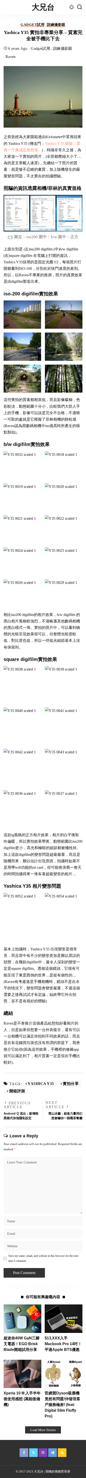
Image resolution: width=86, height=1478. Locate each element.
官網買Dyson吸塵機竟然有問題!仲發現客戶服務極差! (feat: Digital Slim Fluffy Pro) (62, 1404)
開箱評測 (17, 1091)
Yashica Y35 (41, 1084)
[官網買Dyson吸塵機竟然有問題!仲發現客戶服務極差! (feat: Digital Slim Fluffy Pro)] (63, 1374)
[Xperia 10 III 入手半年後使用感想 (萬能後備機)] (22, 1374)
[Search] (79, 7)
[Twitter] (33, 1452)
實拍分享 (71, 1084)
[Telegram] (52, 1452)
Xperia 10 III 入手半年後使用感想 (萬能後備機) (22, 1399)
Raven (10, 57)
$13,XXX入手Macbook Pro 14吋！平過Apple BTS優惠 (63, 1344)
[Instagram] (43, 1452)
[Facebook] (24, 1452)
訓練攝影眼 (56, 25)
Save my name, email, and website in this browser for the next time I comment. (43, 1258)
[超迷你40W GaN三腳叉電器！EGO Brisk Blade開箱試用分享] (22, 1318)
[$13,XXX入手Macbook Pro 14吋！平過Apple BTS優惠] (63, 1318)
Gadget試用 (32, 25)
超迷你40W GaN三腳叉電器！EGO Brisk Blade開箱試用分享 (21, 1344)
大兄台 (43, 7)
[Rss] (62, 1452)
